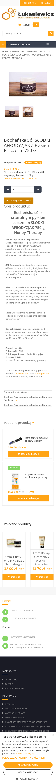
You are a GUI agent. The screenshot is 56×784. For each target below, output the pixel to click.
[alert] (28, 758)
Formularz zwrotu (15, 718)
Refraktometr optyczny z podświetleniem (36, 439)
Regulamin (10, 704)
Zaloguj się (10, 679)
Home (5, 51)
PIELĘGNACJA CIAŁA (37, 51)
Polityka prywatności (16, 709)
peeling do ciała (42, 373)
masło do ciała (22, 373)
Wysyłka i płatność (15, 713)
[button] (28, 757)
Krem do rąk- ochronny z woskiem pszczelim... (42, 558)
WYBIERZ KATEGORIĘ (18, 44)
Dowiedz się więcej (25, 753)
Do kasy (45, 3)
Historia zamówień (14, 688)
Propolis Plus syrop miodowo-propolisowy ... (36, 477)
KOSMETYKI (18, 51)
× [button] (52, 735)
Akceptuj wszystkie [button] (28, 765)
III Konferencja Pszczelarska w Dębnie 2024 (27, 731)
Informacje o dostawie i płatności (20, 178)
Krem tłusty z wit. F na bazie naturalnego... (14, 560)
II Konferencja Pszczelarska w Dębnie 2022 (27, 727)
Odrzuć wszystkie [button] (27, 772)
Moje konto (28, 3)
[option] (14, 559)
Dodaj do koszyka (20, 200)
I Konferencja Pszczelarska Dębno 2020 (26, 722)
